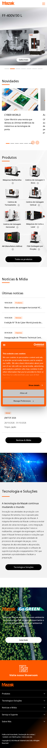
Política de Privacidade (9, 734)
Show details (34, 385)
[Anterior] (33, 143)
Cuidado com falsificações (12, 737)
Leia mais (23, 640)
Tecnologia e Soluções (24, 567)
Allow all (23, 393)
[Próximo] (37, 143)
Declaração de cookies (26, 734)
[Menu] (43, 3)
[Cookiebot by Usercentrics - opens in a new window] (33, 345)
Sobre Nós (6, 721)
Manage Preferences (22, 401)
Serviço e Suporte (10, 714)
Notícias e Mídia (9, 707)
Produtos (6, 693)
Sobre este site (27, 737)
